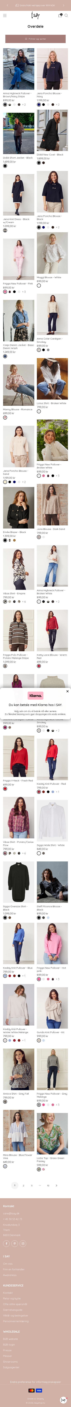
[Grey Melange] (49, 350)
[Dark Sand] (39, 537)
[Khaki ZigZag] (19, 602)
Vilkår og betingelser (15, 1315)
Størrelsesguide (12, 1309)
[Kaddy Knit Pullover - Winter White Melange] (18, 1005)
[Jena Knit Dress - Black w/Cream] (18, 195)
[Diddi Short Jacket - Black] (18, 133)
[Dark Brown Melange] (19, 105)
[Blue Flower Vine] (5, 1167)
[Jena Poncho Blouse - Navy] (52, 69)
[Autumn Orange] (44, 792)
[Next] (64, 5)
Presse (7, 1350)
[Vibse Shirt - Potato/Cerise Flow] (18, 817)
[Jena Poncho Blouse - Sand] (18, 446)
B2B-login (9, 1344)
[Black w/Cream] (5, 231)
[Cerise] (5, 728)
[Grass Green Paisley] (39, 1170)
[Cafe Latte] (10, 918)
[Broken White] (15, 105)
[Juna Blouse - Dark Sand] (52, 504)
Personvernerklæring (16, 1321)
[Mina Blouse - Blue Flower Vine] (18, 1130)
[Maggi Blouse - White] (52, 253)
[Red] (39, 792)
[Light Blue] (49, 918)
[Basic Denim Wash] (5, 357)
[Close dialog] (67, 691)
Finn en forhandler (14, 1269)
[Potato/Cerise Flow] (5, 854)
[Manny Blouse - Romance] (18, 385)
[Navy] (39, 105)
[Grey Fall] (5, 1102)
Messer (7, 1356)
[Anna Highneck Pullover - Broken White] (52, 566)
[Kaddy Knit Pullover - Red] (52, 759)
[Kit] (39, 1041)
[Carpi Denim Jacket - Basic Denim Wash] (18, 320)
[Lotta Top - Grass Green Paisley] (52, 1133)
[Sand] (5, 482)
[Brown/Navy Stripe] (5, 105)
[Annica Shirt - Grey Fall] (18, 1069)
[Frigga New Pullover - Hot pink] (52, 943)
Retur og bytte (12, 1298)
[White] (39, 286)
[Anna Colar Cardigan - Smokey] (52, 314)
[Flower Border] (15, 602)
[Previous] (7, 5)
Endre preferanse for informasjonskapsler (35, 1382)
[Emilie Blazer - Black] (18, 508)
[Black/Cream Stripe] (10, 105)
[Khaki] (44, 854)
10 (48, 1185)
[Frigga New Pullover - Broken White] (52, 440)
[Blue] (53, 792)
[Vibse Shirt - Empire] (18, 569)
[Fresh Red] (5, 789)
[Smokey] (39, 350)
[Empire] (5, 602)
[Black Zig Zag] (10, 602)
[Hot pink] (39, 979)
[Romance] (5, 418)
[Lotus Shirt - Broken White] (52, 379)
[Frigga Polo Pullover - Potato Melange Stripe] (18, 630)
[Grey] (44, 918)
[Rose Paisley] (44, 1170)
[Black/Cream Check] (10, 541)
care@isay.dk (11, 1213)
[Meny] (5, 15)
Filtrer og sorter (37, 39)
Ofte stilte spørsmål (15, 1304)
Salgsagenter (11, 1367)
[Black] (44, 105)
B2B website (10, 1339)
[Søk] (66, 15)
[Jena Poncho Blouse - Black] (52, 191)
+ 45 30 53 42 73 (12, 1219)
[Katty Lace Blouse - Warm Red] (52, 630)
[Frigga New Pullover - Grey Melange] (52, 1069)
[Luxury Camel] (15, 541)
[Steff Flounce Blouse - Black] (52, 882)
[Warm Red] (39, 666)
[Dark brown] (53, 105)
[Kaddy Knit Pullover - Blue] (18, 943)
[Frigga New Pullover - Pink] (18, 259)
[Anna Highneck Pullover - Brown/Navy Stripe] (18, 69)
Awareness (10, 1275)
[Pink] (5, 292)
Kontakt (8, 1292)
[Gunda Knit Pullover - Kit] (52, 1008)
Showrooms (10, 1361)
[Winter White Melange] (5, 1041)
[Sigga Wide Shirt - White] (52, 820)
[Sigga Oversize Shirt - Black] (18, 882)
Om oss (8, 1263)
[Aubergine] (10, 292)
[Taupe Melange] (10, 728)
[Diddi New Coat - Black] (52, 130)
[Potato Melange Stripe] (5, 666)
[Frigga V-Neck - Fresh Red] (18, 756)
